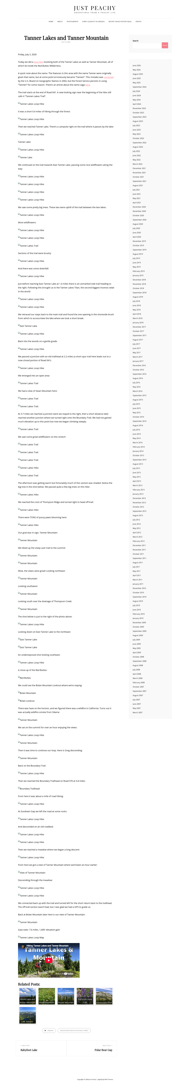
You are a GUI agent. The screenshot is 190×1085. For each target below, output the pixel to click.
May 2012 (137, 528)
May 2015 (137, 412)
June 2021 (137, 194)
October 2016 (138, 370)
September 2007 (139, 691)
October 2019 (138, 245)
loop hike (38, 61)
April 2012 (137, 532)
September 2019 (139, 250)
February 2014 (139, 447)
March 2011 (137, 579)
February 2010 (139, 614)
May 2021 (137, 198)
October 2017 (138, 331)
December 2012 (139, 498)
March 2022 (137, 164)
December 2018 (139, 280)
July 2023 (136, 125)
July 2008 (136, 669)
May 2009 (137, 648)
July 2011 (136, 567)
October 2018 (138, 288)
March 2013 (137, 485)
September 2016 (139, 374)
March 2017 (137, 357)
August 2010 (138, 601)
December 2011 (139, 545)
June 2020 (137, 232)
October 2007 (138, 687)
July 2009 (136, 639)
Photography (72, 21)
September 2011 (139, 558)
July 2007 (136, 699)
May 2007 (137, 708)
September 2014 (139, 421)
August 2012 (138, 515)
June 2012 (137, 524)
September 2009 (139, 631)
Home (51, 21)
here (87, 84)
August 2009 (138, 635)
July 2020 (136, 228)
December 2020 (139, 207)
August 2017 (138, 340)
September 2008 (139, 661)
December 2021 (139, 168)
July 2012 (136, 519)
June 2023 (137, 130)
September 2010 (139, 597)
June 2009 (137, 644)
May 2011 (137, 571)
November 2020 (139, 211)
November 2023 (139, 108)
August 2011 (138, 562)
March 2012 (137, 537)
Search (135, 41)
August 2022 (138, 147)
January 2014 (138, 451)
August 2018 (138, 297)
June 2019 (137, 262)
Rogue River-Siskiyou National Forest (74, 1030)
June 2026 (137, 65)
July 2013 (136, 468)
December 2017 (139, 327)
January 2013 (138, 494)
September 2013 (139, 460)
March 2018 (137, 318)
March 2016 (137, 391)
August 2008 (138, 665)
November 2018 (139, 284)
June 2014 (137, 434)
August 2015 (138, 400)
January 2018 (138, 322)
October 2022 (138, 138)
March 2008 (137, 678)
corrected (109, 77)
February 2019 (139, 271)
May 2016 (137, 387)
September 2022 (139, 142)
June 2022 (137, 155)
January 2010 (138, 618)
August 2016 (138, 378)
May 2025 (137, 82)
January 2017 (138, 361)
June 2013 (137, 472)
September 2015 (139, 395)
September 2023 (139, 117)
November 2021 (139, 172)
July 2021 (136, 190)
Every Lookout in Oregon (93, 21)
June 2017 (137, 348)
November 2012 (139, 502)
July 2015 (136, 404)
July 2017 (136, 344)
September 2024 (139, 87)
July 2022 (136, 151)
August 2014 (138, 425)
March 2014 (137, 442)
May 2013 (137, 477)
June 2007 (137, 704)
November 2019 (139, 241)
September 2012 (139, 511)
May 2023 (137, 134)
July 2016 (136, 382)
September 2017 (139, 335)
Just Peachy (95, 7)
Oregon (50, 1030)
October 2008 (138, 657)
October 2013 (138, 455)
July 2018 (136, 301)
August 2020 (138, 224)
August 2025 (138, 74)
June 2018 (137, 305)
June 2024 (137, 95)
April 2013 (137, 481)
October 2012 (138, 507)
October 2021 (138, 177)
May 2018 (137, 310)
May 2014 (137, 438)
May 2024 (137, 100)
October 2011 (138, 554)
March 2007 (137, 712)
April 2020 (137, 237)
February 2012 (139, 541)
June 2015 (137, 408)
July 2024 (136, 91)
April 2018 (137, 314)
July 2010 (136, 605)
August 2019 (138, 254)
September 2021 (139, 181)
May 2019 (137, 267)
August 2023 (138, 121)
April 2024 (137, 104)
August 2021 (138, 185)
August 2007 (138, 695)
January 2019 (138, 275)
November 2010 (139, 588)
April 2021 (137, 202)
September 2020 (139, 220)
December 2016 (139, 365)
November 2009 (139, 622)
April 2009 (137, 652)
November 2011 (139, 549)
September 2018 (139, 292)
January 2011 (138, 584)
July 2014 (136, 430)
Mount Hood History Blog (120, 21)
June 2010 (137, 609)
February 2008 (139, 682)
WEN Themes (108, 1079)
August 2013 (138, 464)
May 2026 (137, 70)
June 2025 (137, 78)
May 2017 (137, 352)
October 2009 (138, 627)
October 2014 (138, 417)
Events (139, 21)
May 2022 (137, 160)
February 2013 (139, 489)
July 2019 (136, 258)
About (60, 21)
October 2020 (138, 215)
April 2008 (137, 674)
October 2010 (138, 592)
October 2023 (138, 112)
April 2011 (137, 575)
